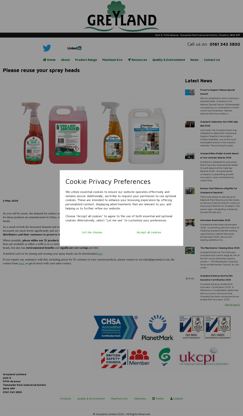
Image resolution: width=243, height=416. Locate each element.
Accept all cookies (149, 232)
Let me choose (92, 232)
